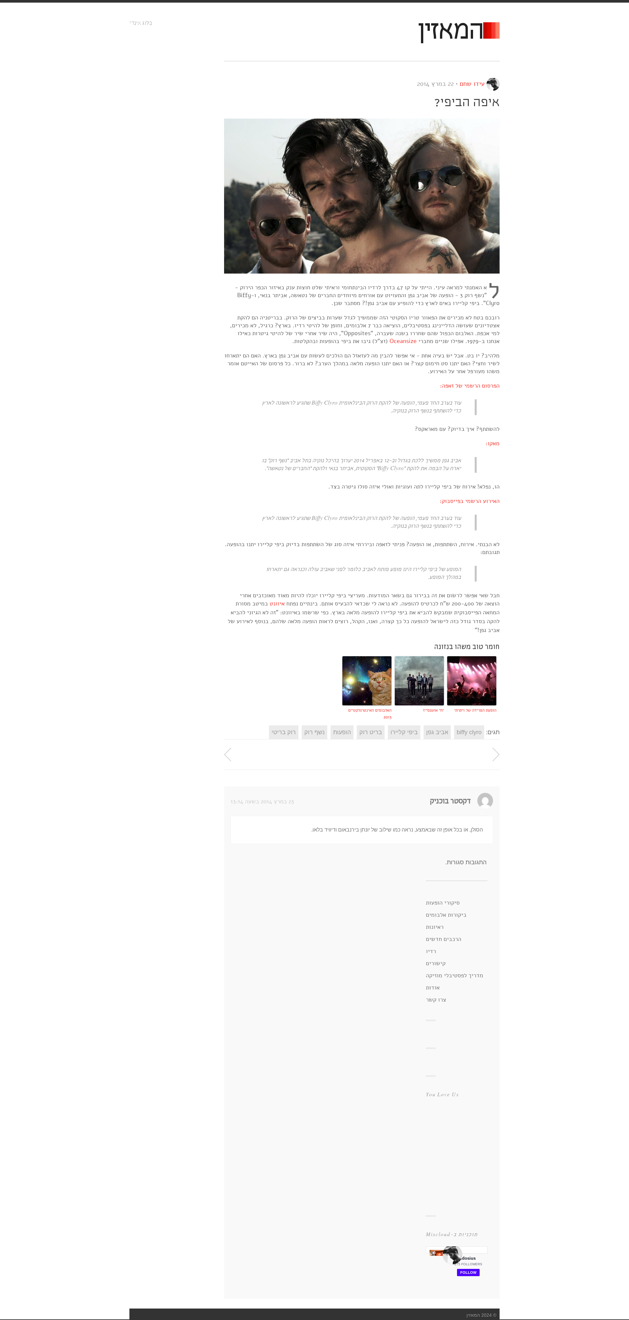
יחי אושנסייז (433, 710)
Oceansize (403, 341)
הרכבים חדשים (443, 939)
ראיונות (435, 927)
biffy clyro (469, 732)
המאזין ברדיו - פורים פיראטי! (496, 754)
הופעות (342, 732)
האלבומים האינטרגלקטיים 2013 (369, 713)
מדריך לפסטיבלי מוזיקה (454, 975)
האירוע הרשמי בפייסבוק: (470, 501)
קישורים (436, 963)
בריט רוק (370, 732)
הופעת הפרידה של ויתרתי (475, 710)
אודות (433, 987)
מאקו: (493, 443)
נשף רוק (314, 732)
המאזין (450, 32)
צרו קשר (436, 1000)
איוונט (277, 603)
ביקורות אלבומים (446, 915)
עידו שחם (472, 83)
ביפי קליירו (404, 732)
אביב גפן (437, 732)
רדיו (431, 951)
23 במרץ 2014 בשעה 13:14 (262, 801)
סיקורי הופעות (443, 903)
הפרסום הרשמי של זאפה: (470, 386)
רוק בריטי (284, 732)
